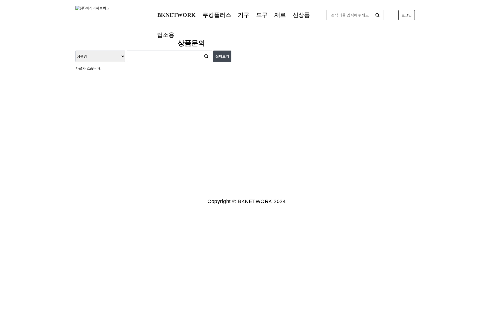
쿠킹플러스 (217, 15)
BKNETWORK (176, 15)
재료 (280, 15)
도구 (262, 15)
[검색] (377, 15)
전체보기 (222, 56)
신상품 (301, 15)
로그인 (406, 15)
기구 (243, 15)
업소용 (165, 35)
